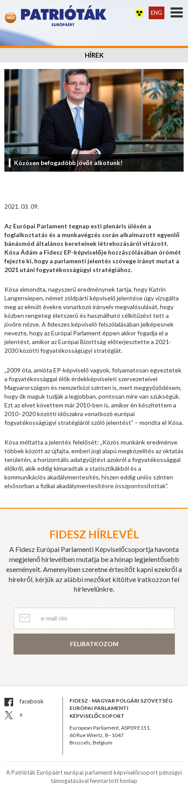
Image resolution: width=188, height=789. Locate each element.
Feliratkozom (94, 644)
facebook (31, 701)
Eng (156, 12)
